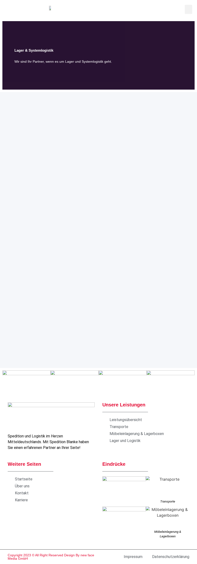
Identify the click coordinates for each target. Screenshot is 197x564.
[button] (188, 9)
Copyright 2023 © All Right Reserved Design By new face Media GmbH (51, 556)
